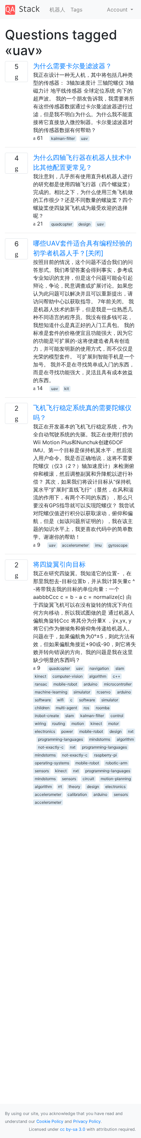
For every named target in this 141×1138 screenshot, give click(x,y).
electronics (45, 731)
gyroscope (118, 545)
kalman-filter (63, 138)
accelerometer (75, 545)
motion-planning (116, 778)
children (42, 707)
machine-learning (51, 691)
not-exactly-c (51, 747)
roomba (103, 707)
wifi (60, 699)
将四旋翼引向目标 (59, 564)
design (84, 224)
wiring (40, 723)
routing (58, 723)
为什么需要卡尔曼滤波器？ (72, 66)
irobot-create (47, 715)
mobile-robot (65, 684)
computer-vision (67, 676)
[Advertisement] (70, 876)
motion (77, 723)
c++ (116, 676)
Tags (76, 9)
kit (66, 388)
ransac (41, 684)
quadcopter (61, 224)
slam (119, 668)
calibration (77, 794)
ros (86, 707)
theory (74, 786)
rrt (60, 786)
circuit (88, 778)
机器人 (57, 9)
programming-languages (60, 739)
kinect (40, 676)
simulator (81, 691)
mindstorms (99, 739)
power (67, 731)
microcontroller (117, 684)
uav (84, 138)
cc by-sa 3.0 (72, 1129)
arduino (90, 684)
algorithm (97, 676)
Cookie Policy (49, 1121)
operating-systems (52, 762)
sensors (42, 770)
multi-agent (66, 707)
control (117, 715)
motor (113, 723)
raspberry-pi (105, 755)
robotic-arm (116, 762)
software (43, 699)
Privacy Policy (87, 1121)
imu (98, 545)
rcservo (104, 691)
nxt (130, 731)
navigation (99, 668)
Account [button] (118, 9)
